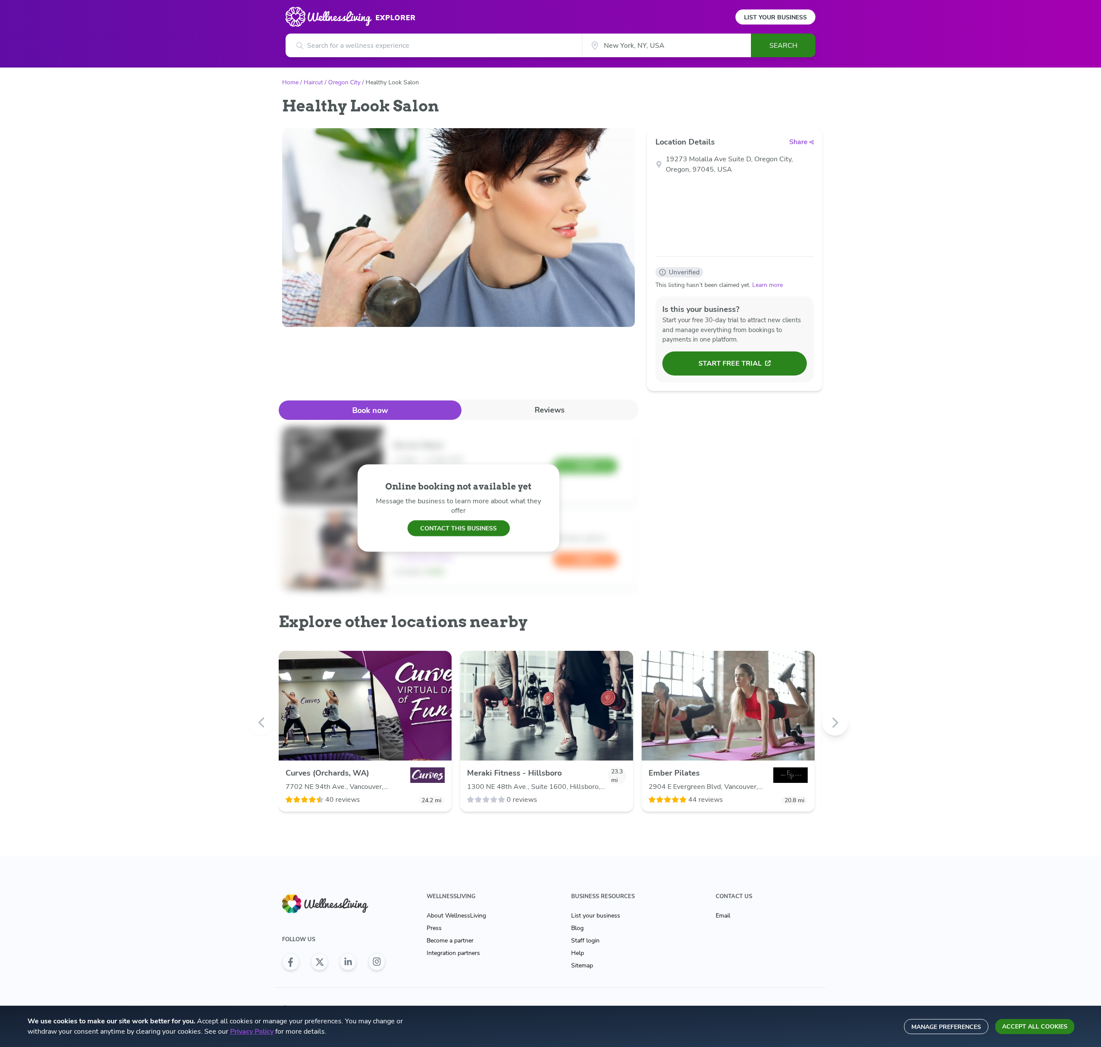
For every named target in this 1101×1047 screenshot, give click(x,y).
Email (723, 916)
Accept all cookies (1034, 1026)
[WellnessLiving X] (319, 962)
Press (434, 928)
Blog (577, 928)
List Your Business (775, 17)
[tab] (370, 410)
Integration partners (453, 953)
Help (577, 953)
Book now (370, 410)
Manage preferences (946, 1027)
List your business (595, 916)
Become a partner (450, 940)
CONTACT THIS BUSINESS (458, 528)
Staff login (585, 940)
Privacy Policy (252, 1031)
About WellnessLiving (456, 916)
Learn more (767, 285)
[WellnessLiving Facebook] (290, 962)
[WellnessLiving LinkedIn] (348, 962)
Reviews (550, 410)
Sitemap (582, 965)
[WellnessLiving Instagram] (376, 962)
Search (783, 45)
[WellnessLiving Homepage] (333, 904)
